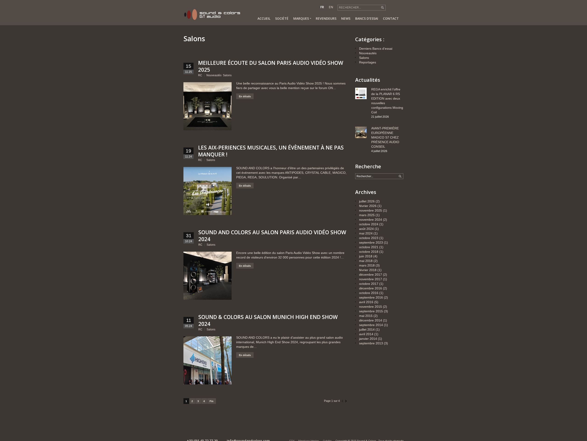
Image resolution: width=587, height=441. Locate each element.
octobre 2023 (368, 238)
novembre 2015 (370, 306)
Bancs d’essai (366, 18)
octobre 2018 (368, 251)
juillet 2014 (367, 329)
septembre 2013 (371, 343)
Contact (391, 18)
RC (200, 75)
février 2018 (368, 270)
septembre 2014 (371, 325)
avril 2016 (366, 302)
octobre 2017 (368, 284)
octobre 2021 (368, 247)
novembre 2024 (370, 219)
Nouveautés (214, 75)
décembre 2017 (370, 274)
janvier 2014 (368, 338)
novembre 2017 (370, 279)
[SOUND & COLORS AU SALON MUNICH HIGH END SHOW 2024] (207, 360)
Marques (301, 18)
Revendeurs (326, 18)
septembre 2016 (371, 297)
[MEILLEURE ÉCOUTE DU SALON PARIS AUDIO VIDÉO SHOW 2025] (207, 106)
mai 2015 (366, 316)
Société (281, 18)
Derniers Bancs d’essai (375, 48)
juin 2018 (365, 256)
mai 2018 (366, 261)
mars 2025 (367, 215)
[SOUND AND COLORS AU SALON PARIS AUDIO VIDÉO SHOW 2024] (207, 276)
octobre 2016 (368, 293)
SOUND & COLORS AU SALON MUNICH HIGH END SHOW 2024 (268, 320)
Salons (227, 75)
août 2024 (366, 229)
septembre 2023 (371, 242)
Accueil (264, 18)
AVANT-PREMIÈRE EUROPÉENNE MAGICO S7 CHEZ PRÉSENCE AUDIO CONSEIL (385, 137)
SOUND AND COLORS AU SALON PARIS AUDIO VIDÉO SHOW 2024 (272, 236)
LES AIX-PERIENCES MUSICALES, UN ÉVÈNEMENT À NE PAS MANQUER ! (271, 151)
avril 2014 (366, 334)
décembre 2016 (370, 288)
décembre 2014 (370, 320)
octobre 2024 (368, 224)
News (345, 18)
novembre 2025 (370, 210)
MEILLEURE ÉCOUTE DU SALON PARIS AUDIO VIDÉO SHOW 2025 (270, 66)
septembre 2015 (371, 311)
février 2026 (368, 206)
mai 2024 (366, 233)
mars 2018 (367, 265)
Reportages (367, 62)
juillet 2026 (367, 201)
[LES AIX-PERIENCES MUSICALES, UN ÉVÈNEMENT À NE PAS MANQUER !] (207, 191)
